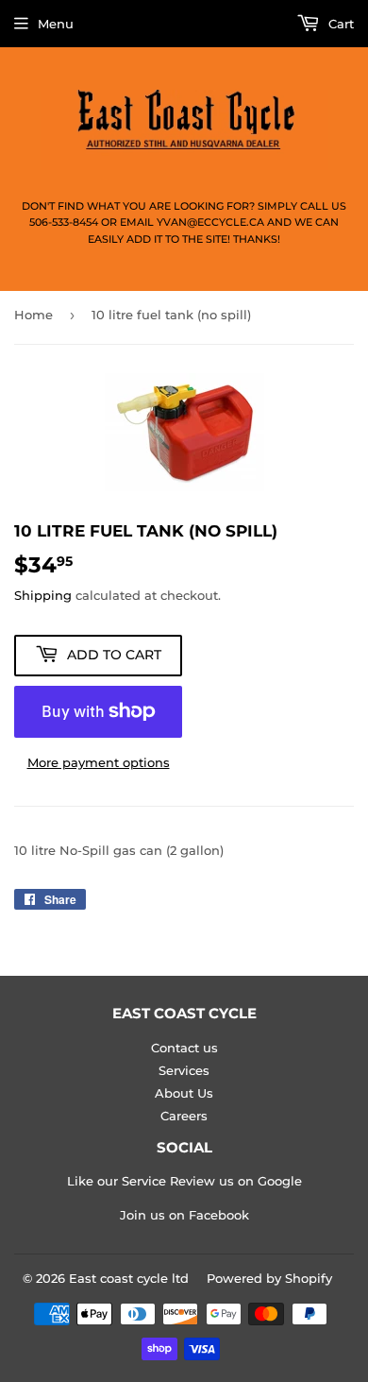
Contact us (184, 1047)
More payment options (98, 762)
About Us (184, 1092)
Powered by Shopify (269, 1278)
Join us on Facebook (184, 1214)
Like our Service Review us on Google (184, 1180)
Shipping (43, 595)
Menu (56, 23)
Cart (339, 23)
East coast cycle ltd (129, 1278)
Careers (184, 1115)
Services (184, 1070)
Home (33, 314)
